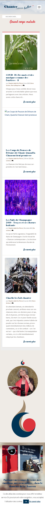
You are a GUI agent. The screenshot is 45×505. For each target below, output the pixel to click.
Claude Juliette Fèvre (15, 83)
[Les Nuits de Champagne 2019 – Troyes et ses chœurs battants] (21, 197)
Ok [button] (26, 501)
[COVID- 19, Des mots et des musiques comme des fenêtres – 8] (21, 52)
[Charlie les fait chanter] (21, 275)
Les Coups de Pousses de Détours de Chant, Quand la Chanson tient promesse (20, 153)
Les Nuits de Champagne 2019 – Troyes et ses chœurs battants (21, 222)
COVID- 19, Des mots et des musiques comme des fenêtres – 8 (20, 77)
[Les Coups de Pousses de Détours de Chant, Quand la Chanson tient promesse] (21, 127)
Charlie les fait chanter (18, 297)
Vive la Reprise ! (16, 85)
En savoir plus (29, 102)
